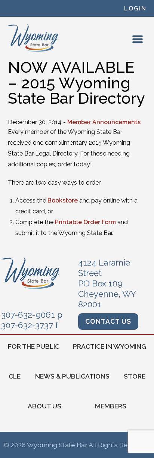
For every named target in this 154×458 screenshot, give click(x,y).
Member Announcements (104, 122)
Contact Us (108, 321)
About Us (44, 406)
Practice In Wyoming (109, 346)
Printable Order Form (85, 222)
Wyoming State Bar (33, 38)
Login (135, 8)
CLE (15, 376)
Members (110, 406)
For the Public (33, 346)
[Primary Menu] (137, 39)
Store (134, 376)
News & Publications (72, 376)
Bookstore (62, 200)
